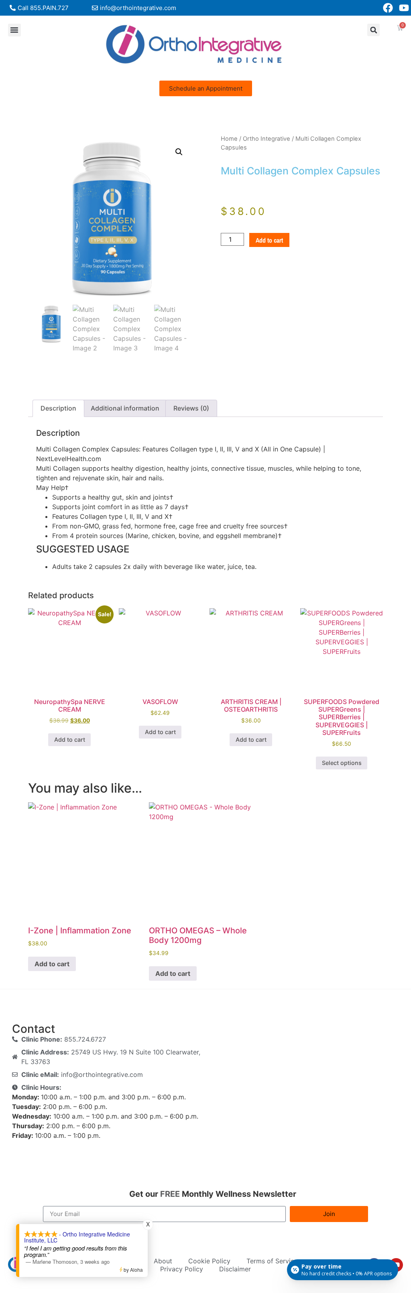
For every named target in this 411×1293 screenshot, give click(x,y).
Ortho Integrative (266, 138)
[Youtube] (404, 8)
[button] (14, 30)
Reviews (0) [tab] (191, 408)
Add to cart (269, 240)
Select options (342, 762)
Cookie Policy (209, 1261)
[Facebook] (388, 8)
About (163, 1261)
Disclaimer (235, 1269)
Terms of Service (272, 1261)
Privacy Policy (181, 1269)
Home (229, 138)
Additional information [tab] (125, 408)
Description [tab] (58, 408)
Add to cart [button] (69, 739)
